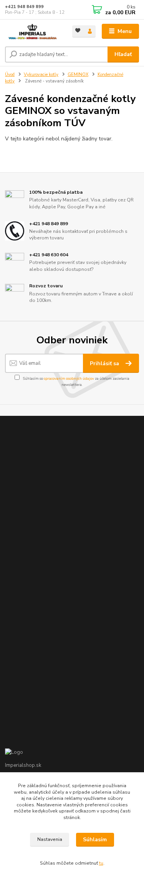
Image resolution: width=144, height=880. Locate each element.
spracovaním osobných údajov (69, 378)
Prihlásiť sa (105, 363)
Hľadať (123, 54)
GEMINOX (78, 74)
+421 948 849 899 (24, 7)
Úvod (10, 74)
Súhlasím (95, 839)
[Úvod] (33, 31)
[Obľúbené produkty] (78, 30)
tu (101, 863)
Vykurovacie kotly (41, 74)
